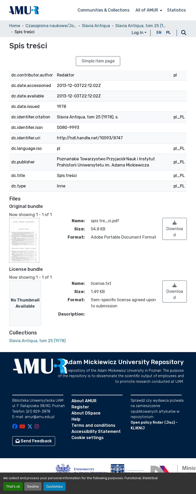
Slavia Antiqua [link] (96, 25)
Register (80, 407)
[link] (174, 229)
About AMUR (83, 400)
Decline (33, 486)
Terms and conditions (93, 425)
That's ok (13, 486)
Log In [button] (138, 32)
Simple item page (98, 61)
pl (168, 32)
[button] (24, 10)
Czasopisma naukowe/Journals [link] (51, 25)
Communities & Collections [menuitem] (103, 10)
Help (75, 419)
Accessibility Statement (96, 431)
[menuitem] (148, 10)
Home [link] (14, 25)
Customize (54, 486)
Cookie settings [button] (87, 437)
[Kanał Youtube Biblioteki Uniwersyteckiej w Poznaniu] (22, 426)
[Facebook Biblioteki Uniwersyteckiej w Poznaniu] (14, 426)
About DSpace (86, 413)
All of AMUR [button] (147, 10)
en (159, 32)
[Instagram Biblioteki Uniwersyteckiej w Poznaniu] (36, 426)
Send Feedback (36, 441)
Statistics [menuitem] (176, 10)
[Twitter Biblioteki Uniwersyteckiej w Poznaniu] (29, 426)
